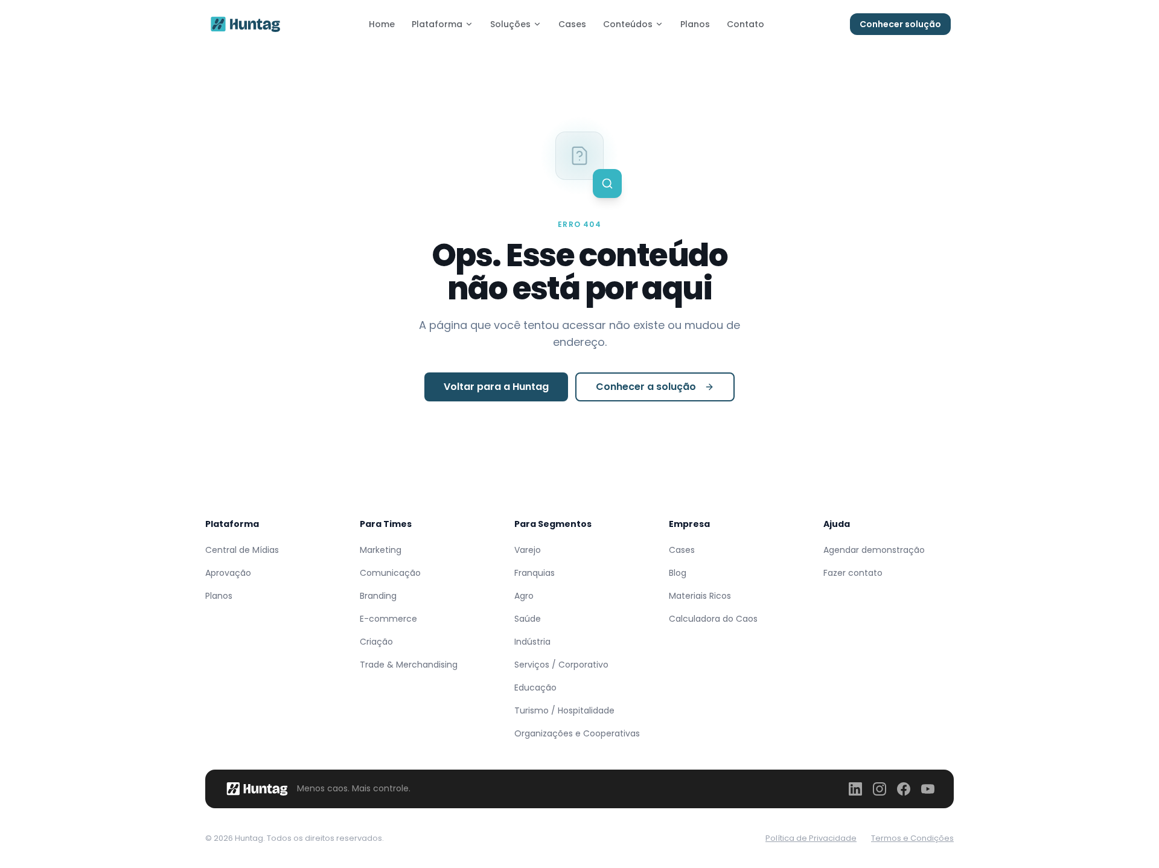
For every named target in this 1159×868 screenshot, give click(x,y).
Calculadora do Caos (713, 619)
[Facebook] (903, 789)
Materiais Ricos (700, 596)
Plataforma (437, 24)
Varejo (527, 550)
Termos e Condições (912, 838)
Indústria (532, 642)
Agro (524, 596)
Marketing (380, 550)
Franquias (534, 573)
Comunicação (390, 573)
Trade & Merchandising (409, 665)
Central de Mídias (242, 550)
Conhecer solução (900, 24)
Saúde (527, 619)
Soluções (510, 24)
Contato (745, 24)
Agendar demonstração (874, 550)
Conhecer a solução (646, 387)
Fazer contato (853, 573)
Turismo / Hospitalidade (564, 710)
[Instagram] (879, 789)
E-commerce (388, 619)
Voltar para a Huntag (496, 387)
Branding (378, 596)
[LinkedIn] (855, 789)
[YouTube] (927, 789)
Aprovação (228, 573)
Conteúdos (628, 24)
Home (382, 24)
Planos (695, 24)
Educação (535, 687)
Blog (677, 573)
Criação (376, 642)
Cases (572, 24)
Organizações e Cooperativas (577, 733)
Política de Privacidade (811, 838)
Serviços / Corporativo (561, 665)
